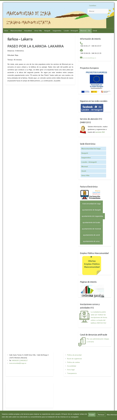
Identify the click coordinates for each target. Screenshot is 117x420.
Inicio (6, 31)
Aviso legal (70, 370)
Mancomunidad (16, 31)
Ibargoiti (47, 31)
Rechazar (101, 415)
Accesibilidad (71, 366)
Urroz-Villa (38, 31)
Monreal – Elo (85, 31)
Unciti (95, 31)
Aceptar (91, 415)
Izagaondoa (57, 31)
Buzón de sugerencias (74, 359)
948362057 (15, 360)
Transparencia (72, 373)
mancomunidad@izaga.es (89, 58)
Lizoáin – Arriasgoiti (71, 31)
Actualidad (28, 31)
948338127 (24, 360)
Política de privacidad (74, 355)
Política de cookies (73, 362)
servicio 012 (100, 132)
